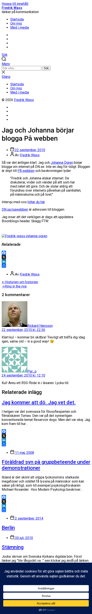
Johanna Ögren (62, 163)
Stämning (13, 547)
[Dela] (46, 266)
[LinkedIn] (46, 261)
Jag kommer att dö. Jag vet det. (39, 402)
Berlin (8, 528)
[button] (46, 64)
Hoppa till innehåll (15, 4)
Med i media (19, 27)
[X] (46, 257)
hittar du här (36, 202)
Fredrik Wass (12, 8)
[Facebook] (46, 253)
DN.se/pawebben (15, 209)
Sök (46, 68)
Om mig (16, 23)
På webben (26, 171)
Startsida (17, 19)
